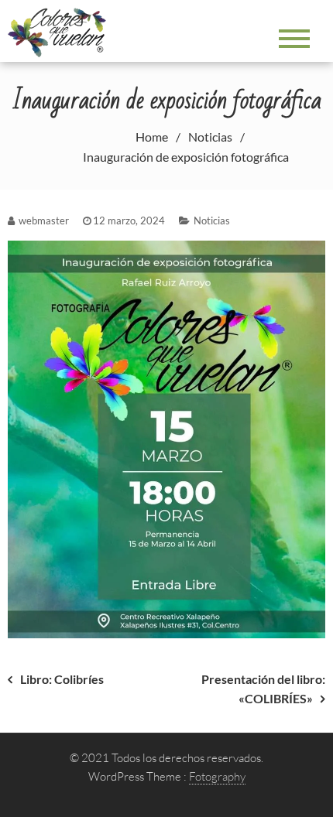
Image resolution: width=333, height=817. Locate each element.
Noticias (212, 220)
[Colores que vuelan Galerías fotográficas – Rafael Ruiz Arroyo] (61, 30)
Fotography (217, 776)
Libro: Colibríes (62, 679)
